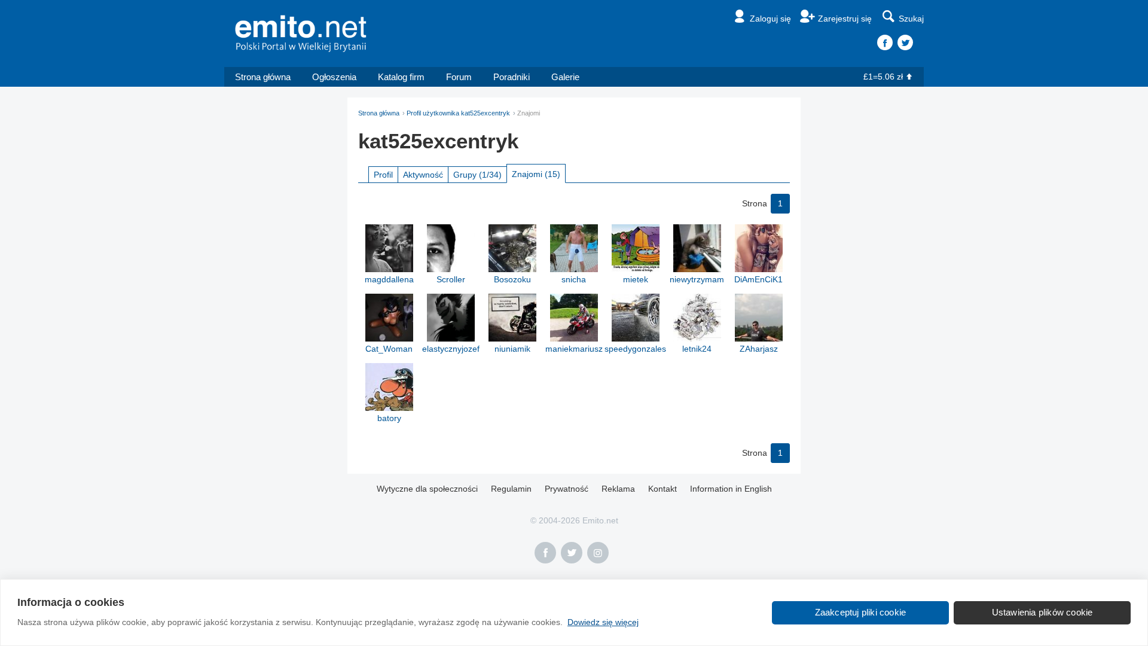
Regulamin (511, 488)
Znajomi (536, 174)
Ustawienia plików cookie (1042, 612)
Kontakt (662, 488)
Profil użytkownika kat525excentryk (458, 113)
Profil (383, 174)
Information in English (731, 488)
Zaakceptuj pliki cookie (860, 612)
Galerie (565, 77)
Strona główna (263, 77)
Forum (459, 77)
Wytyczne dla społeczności (427, 488)
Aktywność (423, 174)
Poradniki (511, 77)
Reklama (618, 488)
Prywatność (566, 488)
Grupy (477, 174)
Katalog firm (401, 77)
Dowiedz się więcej (603, 622)
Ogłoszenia (334, 77)
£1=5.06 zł (883, 76)
